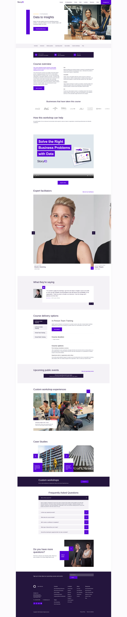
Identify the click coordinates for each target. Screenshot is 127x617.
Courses (61, 2)
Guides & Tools (88, 596)
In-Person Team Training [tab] (38, 322)
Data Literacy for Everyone (58, 590)
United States (70, 588)
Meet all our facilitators (88, 191)
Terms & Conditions (90, 611)
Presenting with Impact (58, 594)
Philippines (70, 596)
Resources (92, 2)
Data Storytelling (57, 602)
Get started (57, 329)
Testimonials (79, 594)
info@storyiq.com (47, 599)
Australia (69, 590)
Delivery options (50, 45)
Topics (55, 599)
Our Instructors (79, 590)
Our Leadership (79, 592)
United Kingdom (70, 600)
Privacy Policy (82, 611)
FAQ (83, 45)
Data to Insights (56, 592)
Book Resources (88, 590)
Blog (86, 598)
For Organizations (68, 2)
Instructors (42, 45)
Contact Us (106, 2)
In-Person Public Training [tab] (39, 327)
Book (80, 2)
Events (75, 2)
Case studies (67, 45)
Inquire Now (63, 182)
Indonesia (69, 592)
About (97, 2)
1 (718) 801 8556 (37, 599)
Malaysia (69, 594)
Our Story (78, 588)
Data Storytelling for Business (59, 588)
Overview (36, 45)
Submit (72, 577)
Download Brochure (41, 28)
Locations (86, 2)
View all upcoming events (88, 371)
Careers (78, 596)
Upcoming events (58, 45)
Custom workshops (76, 45)
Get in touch (39, 88)
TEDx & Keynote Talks (89, 592)
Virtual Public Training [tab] (40, 337)
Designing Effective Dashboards (59, 596)
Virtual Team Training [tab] (40, 332)
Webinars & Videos (88, 594)
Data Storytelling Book (89, 588)
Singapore (69, 598)
